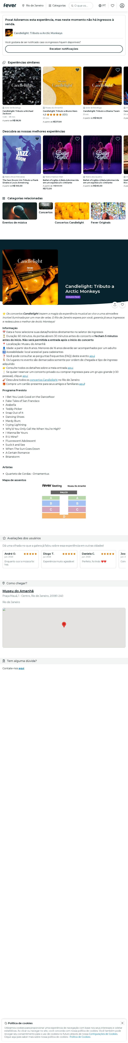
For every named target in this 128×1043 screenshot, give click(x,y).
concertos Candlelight (44, 379)
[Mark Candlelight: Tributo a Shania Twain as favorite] (118, 70)
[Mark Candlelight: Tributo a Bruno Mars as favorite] (77, 70)
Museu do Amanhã (18, 591)
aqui (92, 356)
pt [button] (104, 5)
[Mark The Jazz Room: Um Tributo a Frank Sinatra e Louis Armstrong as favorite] (37, 139)
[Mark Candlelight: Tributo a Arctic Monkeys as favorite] (122, 305)
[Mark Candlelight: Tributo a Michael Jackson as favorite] (37, 70)
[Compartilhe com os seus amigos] (115, 305)
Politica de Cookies (80, 1037)
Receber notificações (64, 48)
